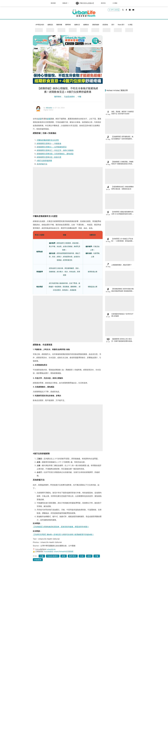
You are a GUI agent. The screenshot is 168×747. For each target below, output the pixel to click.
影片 (113, 24)
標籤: (35, 556)
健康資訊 (50, 24)
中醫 (79, 97)
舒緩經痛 (37, 560)
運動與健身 (95, 24)
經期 (40, 119)
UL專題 (130, 24)
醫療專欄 (59, 24)
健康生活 (77, 24)
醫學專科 (68, 24)
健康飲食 (86, 24)
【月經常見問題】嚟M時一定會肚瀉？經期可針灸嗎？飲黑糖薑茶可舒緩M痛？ (63, 534)
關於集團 (53, 3)
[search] (123, 10)
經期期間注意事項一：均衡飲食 (49, 144)
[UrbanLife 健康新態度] (84, 13)
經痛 (48, 119)
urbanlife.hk (51, 549)
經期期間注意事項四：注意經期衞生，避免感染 (55, 154)
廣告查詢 (103, 3)
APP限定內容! (40, 24)
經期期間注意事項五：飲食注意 (49, 157)
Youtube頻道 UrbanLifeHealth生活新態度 (58, 551)
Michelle (49, 108)
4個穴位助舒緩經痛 (44, 161)
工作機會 (115, 3)
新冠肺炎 (105, 24)
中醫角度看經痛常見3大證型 (48, 140)
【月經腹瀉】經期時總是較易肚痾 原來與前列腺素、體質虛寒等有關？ (61, 527)
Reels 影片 (121, 24)
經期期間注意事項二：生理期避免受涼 (51, 147)
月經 (82, 556)
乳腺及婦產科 (69, 97)
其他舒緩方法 (42, 164)
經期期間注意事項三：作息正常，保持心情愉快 (55, 150)
